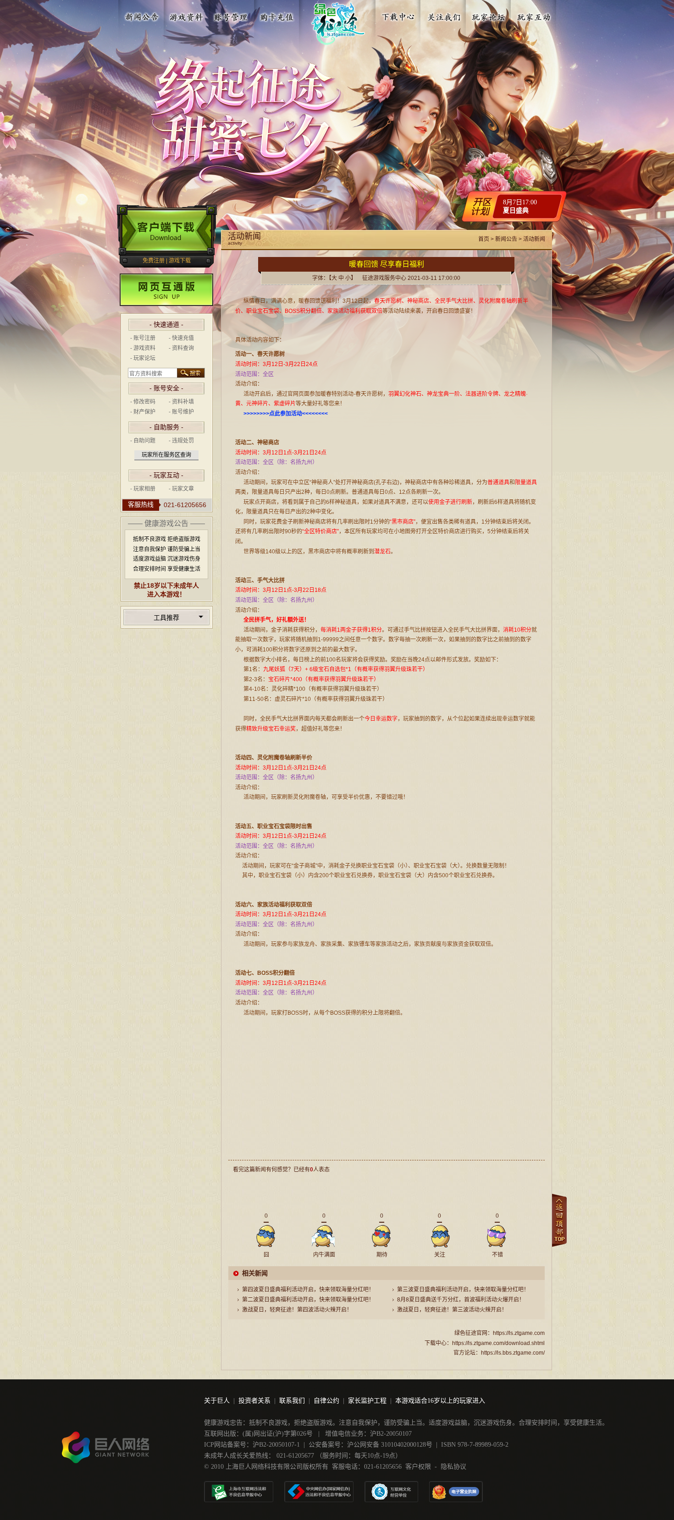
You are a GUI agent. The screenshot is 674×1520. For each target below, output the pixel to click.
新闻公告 (141, 15)
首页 (483, 239)
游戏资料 (186, 15)
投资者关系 (254, 1400)
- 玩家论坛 (142, 358)
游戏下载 (180, 260)
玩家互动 (533, 15)
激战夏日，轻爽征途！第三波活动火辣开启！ (452, 1310)
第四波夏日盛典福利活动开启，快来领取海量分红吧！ (308, 1289)
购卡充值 (276, 15)
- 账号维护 (181, 412)
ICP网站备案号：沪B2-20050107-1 (252, 1444)
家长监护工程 (367, 1400)
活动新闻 (534, 239)
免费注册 (154, 260)
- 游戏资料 (142, 348)
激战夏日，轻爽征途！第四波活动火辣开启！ (297, 1310)
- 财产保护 (142, 412)
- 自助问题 (142, 440)
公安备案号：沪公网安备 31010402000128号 (370, 1444)
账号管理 (231, 15)
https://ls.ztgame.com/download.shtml (498, 1343)
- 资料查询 (181, 348)
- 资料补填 (181, 402)
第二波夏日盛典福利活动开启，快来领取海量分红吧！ (308, 1299)
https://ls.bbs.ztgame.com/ (513, 1353)
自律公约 (326, 1400)
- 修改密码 (142, 402)
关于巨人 (217, 1400)
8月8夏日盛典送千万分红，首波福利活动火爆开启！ (461, 1299)
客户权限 (418, 1466)
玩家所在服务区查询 (166, 455)
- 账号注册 (142, 338)
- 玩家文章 (181, 489)
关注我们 (443, 15)
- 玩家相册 (142, 489)
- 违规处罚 (181, 440)
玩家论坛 (488, 15)
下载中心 (398, 15)
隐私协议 (453, 1466)
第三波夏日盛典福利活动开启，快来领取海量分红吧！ (463, 1289)
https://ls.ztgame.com (519, 1333)
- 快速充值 (181, 338)
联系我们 (292, 1400)
